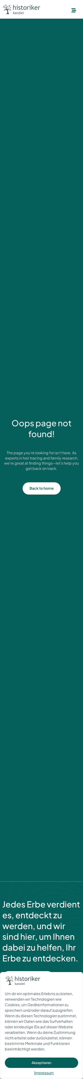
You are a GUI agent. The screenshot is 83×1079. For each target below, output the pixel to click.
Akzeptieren (41, 1062)
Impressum (44, 1072)
